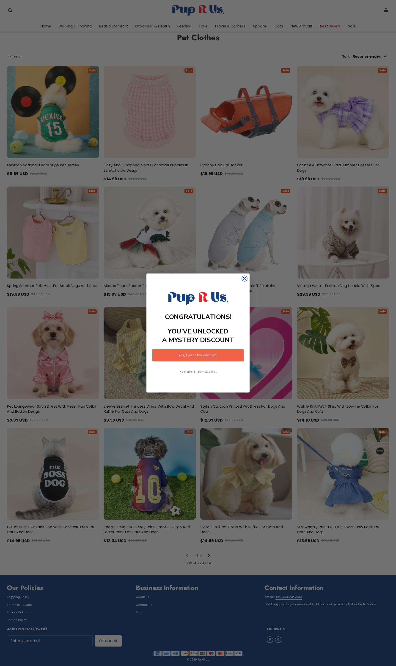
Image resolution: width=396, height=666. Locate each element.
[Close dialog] (244, 278)
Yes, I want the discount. (198, 355)
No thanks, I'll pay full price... (198, 372)
